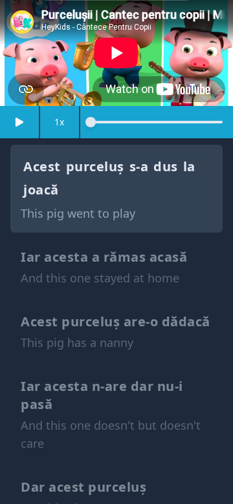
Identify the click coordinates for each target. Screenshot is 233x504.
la (189, 166)
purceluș (95, 166)
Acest (42, 166)
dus (165, 166)
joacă (41, 189)
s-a (139, 166)
